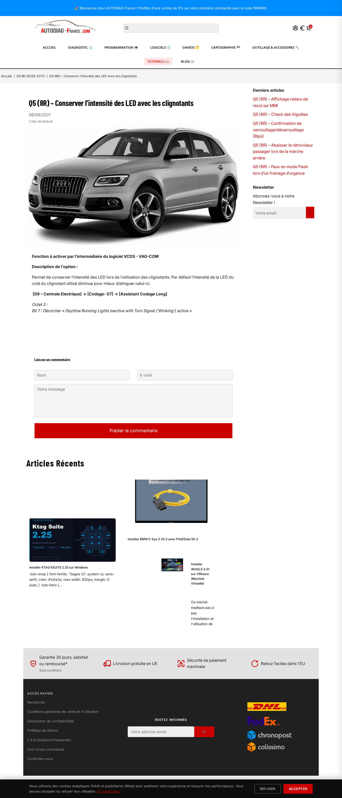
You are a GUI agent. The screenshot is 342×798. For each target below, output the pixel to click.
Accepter (298, 789)
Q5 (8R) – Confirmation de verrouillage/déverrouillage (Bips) (278, 130)
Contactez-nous (40, 759)
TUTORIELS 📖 (158, 61)
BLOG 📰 (188, 61)
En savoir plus (108, 791)
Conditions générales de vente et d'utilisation (63, 712)
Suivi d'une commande (45, 749)
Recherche (36, 702)
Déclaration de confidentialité (50, 721)
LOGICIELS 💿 (160, 47)
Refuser (267, 789)
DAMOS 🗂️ (191, 47)
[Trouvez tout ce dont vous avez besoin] (127, 28)
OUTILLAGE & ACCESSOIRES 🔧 (275, 47)
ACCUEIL (49, 47)
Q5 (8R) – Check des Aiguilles (280, 114)
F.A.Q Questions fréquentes (49, 740)
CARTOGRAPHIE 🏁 (225, 47)
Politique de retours (42, 730)
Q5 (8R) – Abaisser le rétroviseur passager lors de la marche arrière (283, 151)
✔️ (204, 732)
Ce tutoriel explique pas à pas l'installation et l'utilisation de (202, 613)
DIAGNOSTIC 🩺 (80, 47)
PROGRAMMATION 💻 (121, 47)
